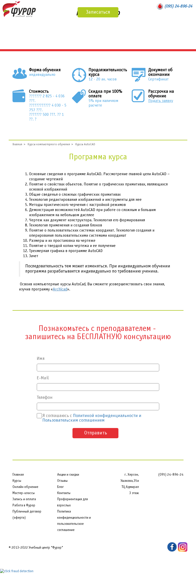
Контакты (63, 493)
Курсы (17, 481)
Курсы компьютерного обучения (49, 144)
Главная (17, 144)
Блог (60, 487)
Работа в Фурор (24, 505)
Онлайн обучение (25, 487)
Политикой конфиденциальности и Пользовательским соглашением (91, 418)
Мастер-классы (24, 493)
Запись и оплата (24, 499)
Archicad (60, 289)
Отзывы (62, 481)
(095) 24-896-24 (178, 6)
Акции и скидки (68, 474)
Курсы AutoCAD (85, 144)
